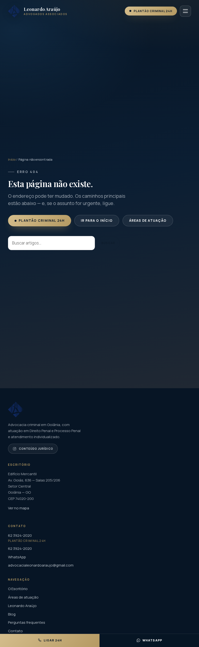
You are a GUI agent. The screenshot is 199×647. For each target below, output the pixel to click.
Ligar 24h (53, 640)
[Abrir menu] (185, 11)
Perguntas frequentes (26, 622)
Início (12, 160)
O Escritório (18, 588)
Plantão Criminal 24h (153, 11)
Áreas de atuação (147, 220)
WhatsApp (17, 557)
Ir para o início (97, 220)
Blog (12, 614)
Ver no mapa (18, 508)
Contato (15, 630)
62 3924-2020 (20, 548)
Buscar (108, 243)
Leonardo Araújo (22, 605)
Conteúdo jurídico (36, 448)
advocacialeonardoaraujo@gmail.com (41, 565)
